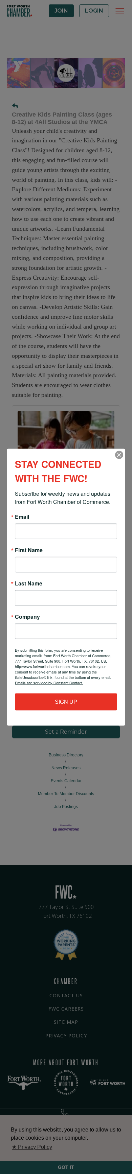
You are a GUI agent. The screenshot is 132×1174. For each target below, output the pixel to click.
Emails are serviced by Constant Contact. (49, 682)
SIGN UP (66, 701)
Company (27, 616)
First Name (29, 550)
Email (22, 516)
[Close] (119, 455)
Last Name (28, 583)
